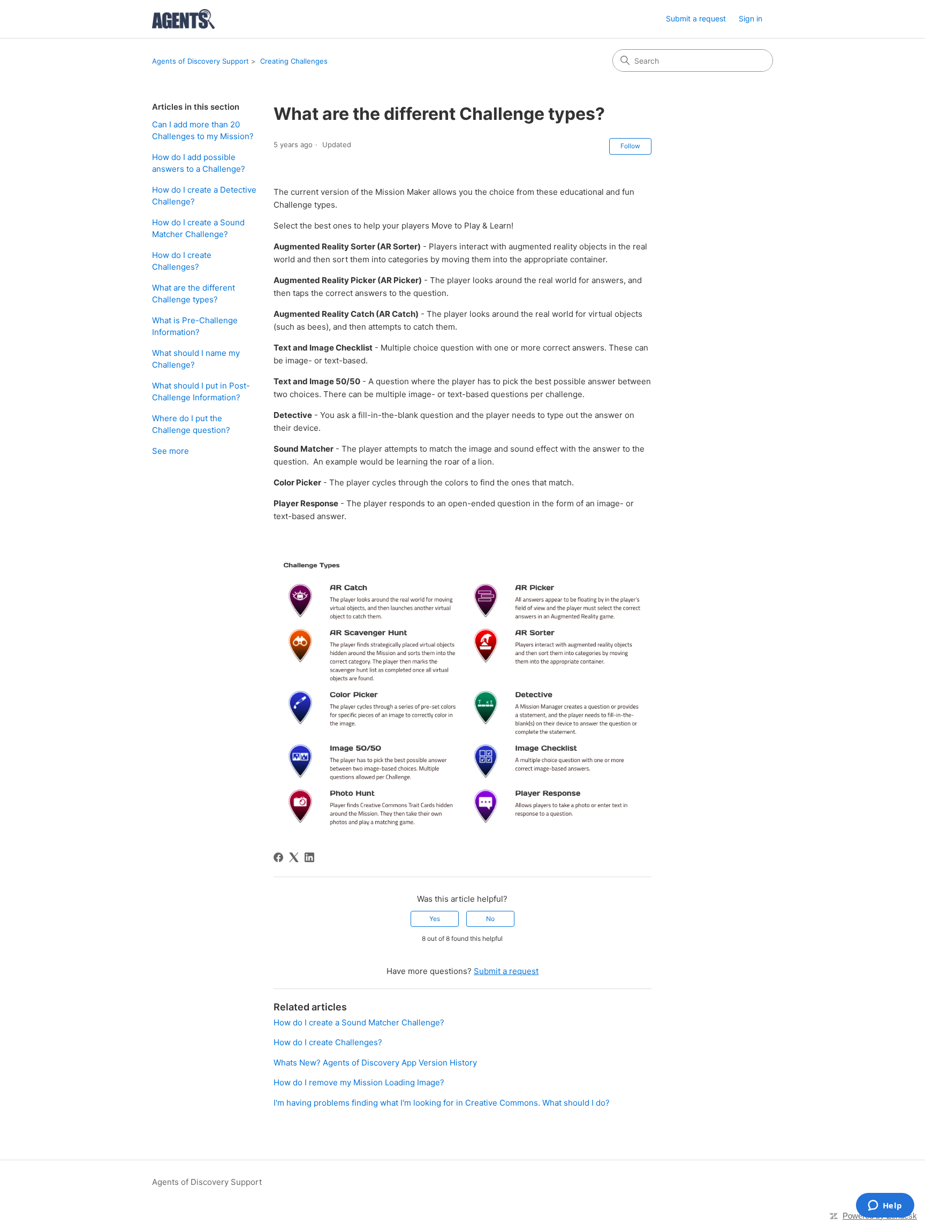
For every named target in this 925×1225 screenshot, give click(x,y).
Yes (434, 919)
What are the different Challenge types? (193, 294)
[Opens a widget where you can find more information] (884, 1206)
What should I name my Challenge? (196, 359)
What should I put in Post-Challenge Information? (201, 392)
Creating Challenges (294, 61)
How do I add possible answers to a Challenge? (198, 163)
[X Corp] (294, 857)
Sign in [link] (750, 18)
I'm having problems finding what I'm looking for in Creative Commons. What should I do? (442, 1103)
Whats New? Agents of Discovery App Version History (375, 1062)
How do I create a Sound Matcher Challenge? (198, 228)
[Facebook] (278, 857)
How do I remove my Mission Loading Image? (359, 1082)
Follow (630, 146)
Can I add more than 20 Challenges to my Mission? (203, 130)
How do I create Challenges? (181, 261)
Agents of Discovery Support (200, 61)
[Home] (183, 19)
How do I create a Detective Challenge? (204, 196)
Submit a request (696, 18)
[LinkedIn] (309, 857)
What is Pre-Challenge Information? (195, 326)
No (490, 919)
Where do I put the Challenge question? (191, 424)
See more (170, 451)
